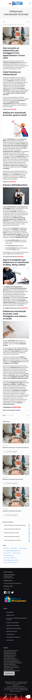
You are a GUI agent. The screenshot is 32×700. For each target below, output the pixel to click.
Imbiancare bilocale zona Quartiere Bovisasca (15, 525)
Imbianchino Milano (8, 669)
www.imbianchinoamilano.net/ (11, 659)
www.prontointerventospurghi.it (12, 670)
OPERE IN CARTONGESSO (12, 622)
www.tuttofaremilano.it (9, 656)
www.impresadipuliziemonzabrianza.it (13, 663)
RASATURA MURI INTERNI (12, 625)
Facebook (17, 410)
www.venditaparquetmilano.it (11, 650)
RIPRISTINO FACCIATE (11, 631)
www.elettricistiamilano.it (10, 652)
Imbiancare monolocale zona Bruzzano (13, 479)
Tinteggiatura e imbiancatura (11, 666)
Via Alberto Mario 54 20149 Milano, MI (8, 577)
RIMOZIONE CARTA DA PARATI (13, 628)
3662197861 (13, 109)
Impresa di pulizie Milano (10, 664)
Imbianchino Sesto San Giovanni (11, 667)
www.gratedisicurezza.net (10, 653)
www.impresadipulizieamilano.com (12, 661)
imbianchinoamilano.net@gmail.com (13, 583)
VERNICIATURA (10, 640)
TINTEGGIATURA (10, 634)
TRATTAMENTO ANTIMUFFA (13, 637)
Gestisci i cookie (6, 693)
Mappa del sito (23, 688)
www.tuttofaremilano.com (10, 658)
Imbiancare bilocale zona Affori (11, 532)
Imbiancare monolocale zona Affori (12, 511)
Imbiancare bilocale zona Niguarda (12, 540)
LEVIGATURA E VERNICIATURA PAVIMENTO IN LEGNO (16, 618)
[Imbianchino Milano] (16, 3)
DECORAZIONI (9, 612)
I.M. (12, 24)
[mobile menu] (29, 3)
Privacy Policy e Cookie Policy (11, 688)
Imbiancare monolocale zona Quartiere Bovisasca (16, 447)
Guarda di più (9, 673)
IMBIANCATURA (10, 615)
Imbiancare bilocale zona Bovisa (11, 536)
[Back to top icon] (28, 696)
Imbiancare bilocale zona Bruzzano (12, 529)
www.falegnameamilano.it (10, 655)
